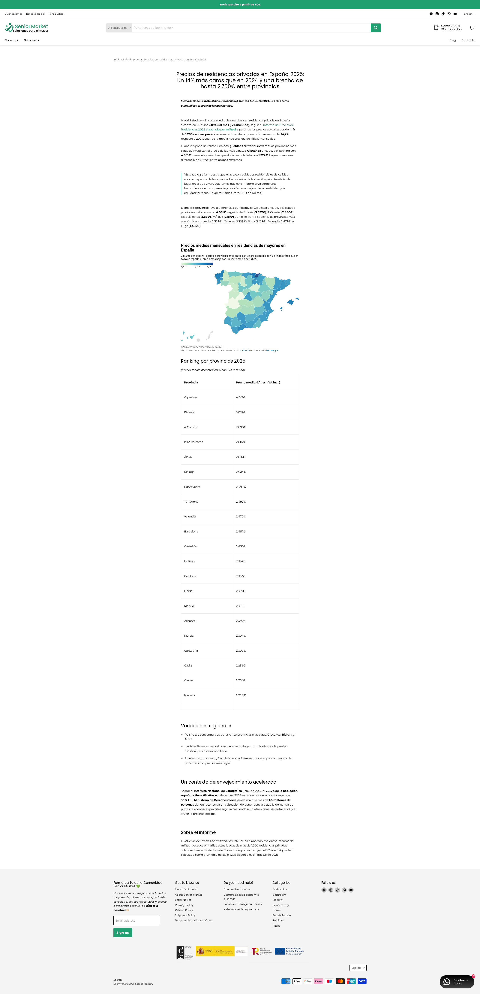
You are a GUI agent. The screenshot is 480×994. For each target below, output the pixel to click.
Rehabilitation (281, 915)
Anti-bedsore (280, 889)
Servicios (30, 40)
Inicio (117, 59)
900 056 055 (451, 29)
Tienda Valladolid (35, 14)
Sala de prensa (132, 59)
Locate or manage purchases (243, 904)
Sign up (122, 933)
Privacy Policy (184, 905)
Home (276, 910)
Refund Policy (184, 910)
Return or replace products (241, 909)
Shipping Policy (185, 915)
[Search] (376, 27)
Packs (276, 925)
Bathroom (279, 894)
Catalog (11, 40)
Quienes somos (13, 14)
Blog (453, 40)
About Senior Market (188, 894)
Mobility (277, 899)
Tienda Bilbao (56, 14)
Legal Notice (183, 899)
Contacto (468, 40)
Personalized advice (237, 889)
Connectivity (280, 905)
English (468, 13)
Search (117, 979)
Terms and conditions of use (193, 920)
